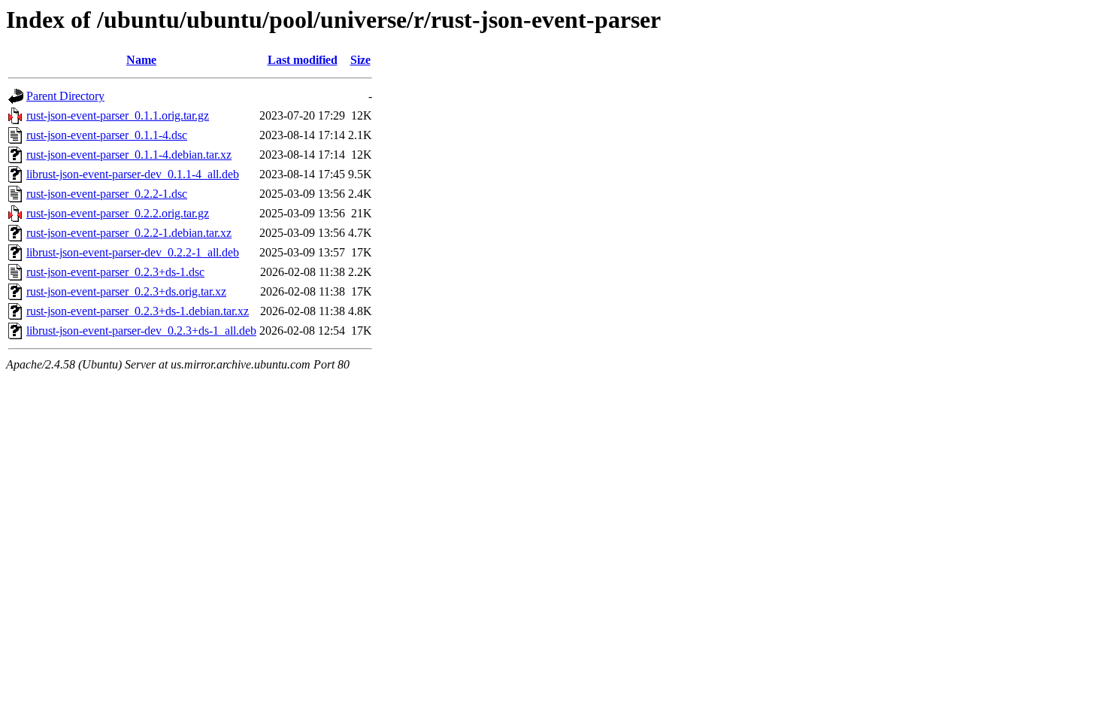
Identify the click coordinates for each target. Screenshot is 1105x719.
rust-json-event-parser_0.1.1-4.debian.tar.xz (129, 154)
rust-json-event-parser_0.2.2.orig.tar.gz (117, 213)
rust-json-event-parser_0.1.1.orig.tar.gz (117, 115)
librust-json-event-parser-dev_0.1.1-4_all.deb (132, 174)
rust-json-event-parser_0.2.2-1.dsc (106, 193)
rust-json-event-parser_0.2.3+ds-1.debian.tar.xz (137, 311)
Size (360, 59)
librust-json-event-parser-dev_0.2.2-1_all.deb (132, 252)
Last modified (303, 59)
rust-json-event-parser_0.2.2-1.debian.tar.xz (129, 232)
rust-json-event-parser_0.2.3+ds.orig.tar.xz (126, 291)
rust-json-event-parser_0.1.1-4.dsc (106, 135)
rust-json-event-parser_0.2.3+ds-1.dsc (115, 271)
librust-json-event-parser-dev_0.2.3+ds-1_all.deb (141, 330)
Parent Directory (65, 95)
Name (141, 59)
